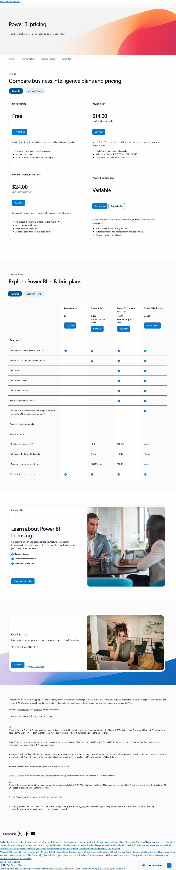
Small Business (119, 851)
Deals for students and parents (92, 848)
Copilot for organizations (79, 841)
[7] (10, 793)
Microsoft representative (77, 703)
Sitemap (27, 868)
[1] (10, 726)
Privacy (50, 868)
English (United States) (10, 861)
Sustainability (25, 858)
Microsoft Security (19, 851)
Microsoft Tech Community (30, 855)
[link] (12, 59)
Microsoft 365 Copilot (102, 851)
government (23, 709)
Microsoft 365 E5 (113, 154)
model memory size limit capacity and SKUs (43, 797)
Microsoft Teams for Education (159, 845)
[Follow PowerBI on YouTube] (33, 834)
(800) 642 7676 (37, 666)
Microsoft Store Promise (79, 845)
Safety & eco (97, 868)
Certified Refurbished (58, 845)
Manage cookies (61, 868)
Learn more (50, 733)
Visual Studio (88, 855)
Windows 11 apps (144, 841)
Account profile (159, 841)
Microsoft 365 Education (11, 848)
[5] (10, 772)
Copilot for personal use (100, 841)
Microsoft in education (116, 845)
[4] (10, 762)
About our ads (118, 868)
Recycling (107, 868)
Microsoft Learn (157, 851)
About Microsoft (108, 855)
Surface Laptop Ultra (34, 841)
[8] (10, 802)
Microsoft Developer (141, 851)
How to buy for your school (34, 848)
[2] (10, 738)
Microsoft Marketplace (53, 855)
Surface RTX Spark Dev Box (55, 841)
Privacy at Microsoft (139, 855)
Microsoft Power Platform (65, 851)
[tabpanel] (87, 169)
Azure (128, 851)
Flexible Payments (98, 845)
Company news (123, 855)
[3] (10, 750)
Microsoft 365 (47, 851)
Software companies (72, 855)
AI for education (113, 848)
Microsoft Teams (84, 851)
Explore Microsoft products (124, 841)
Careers (97, 855)
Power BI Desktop (16, 775)
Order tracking (41, 845)
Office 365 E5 (131, 154)
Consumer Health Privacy (11, 868)
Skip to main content (10, 1)
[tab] (16, 91)
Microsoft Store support (17, 845)
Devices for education (136, 845)
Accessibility (13, 858)
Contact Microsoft (39, 868)
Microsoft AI (5, 851)
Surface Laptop (17, 841)
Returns (31, 845)
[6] (10, 781)
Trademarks (86, 868)
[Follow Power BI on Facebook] (26, 834)
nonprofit (38, 709)
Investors (153, 855)
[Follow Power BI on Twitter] (20, 834)
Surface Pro (5, 841)
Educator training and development (62, 848)
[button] (18, 665)
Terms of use (74, 868)
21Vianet (49, 716)
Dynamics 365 (34, 851)
